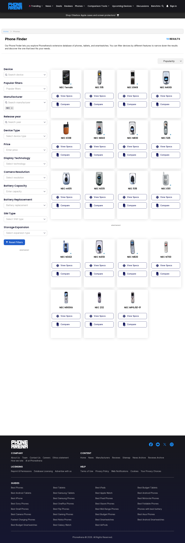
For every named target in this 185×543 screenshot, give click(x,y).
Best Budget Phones (105, 514)
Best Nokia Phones (62, 519)
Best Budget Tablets (147, 487)
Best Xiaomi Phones (104, 503)
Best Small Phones (20, 509)
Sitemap (126, 457)
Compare (65, 104)
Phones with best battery (150, 509)
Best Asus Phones (146, 514)
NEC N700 (165, 257)
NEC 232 (99, 307)
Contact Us (35, 457)
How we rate (17, 460)
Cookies (134, 471)
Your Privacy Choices (151, 471)
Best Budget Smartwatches (24, 525)
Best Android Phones (148, 493)
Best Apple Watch (103, 493)
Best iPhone (17, 498)
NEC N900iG (66, 307)
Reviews (116, 457)
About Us (15, 457)
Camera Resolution (17, 172)
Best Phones (17, 487)
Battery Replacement (18, 199)
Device (8, 69)
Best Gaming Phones (63, 514)
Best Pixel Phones (104, 498)
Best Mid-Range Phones (107, 509)
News (91, 457)
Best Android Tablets (21, 493)
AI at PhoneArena (34, 460)
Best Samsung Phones (64, 498)
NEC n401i (66, 188)
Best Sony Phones (20, 503)
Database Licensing (43, 471)
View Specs (66, 96)
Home (83, 457)
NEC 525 (165, 138)
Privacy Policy (102, 471)
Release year (12, 116)
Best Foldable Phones (148, 503)
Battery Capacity (15, 185)
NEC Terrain (66, 87)
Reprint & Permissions (21, 471)
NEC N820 (132, 257)
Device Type (12, 130)
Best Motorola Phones (148, 498)
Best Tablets (59, 487)
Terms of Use (86, 471)
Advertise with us (63, 471)
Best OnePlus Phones (63, 503)
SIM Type (9, 213)
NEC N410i (99, 257)
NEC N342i (66, 257)
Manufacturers (103, 457)
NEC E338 (66, 138)
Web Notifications (119, 471)
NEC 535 (132, 188)
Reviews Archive (156, 457)
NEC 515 (99, 87)
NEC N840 (99, 138)
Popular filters (13, 83)
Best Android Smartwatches (151, 519)
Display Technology (17, 158)
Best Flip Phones (61, 509)
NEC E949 (132, 87)
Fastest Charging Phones (23, 519)
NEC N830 (132, 138)
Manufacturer (13, 97)
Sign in (173, 6)
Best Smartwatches (104, 519)
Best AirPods (101, 525)
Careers (46, 457)
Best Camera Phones (21, 514)
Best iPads (100, 487)
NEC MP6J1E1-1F (132, 307)
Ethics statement (61, 457)
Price (7, 144)
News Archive (139, 457)
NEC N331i (99, 188)
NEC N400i (166, 87)
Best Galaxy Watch (62, 525)
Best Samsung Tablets (64, 493)
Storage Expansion (16, 227)
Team (24, 457)
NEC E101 (165, 188)
